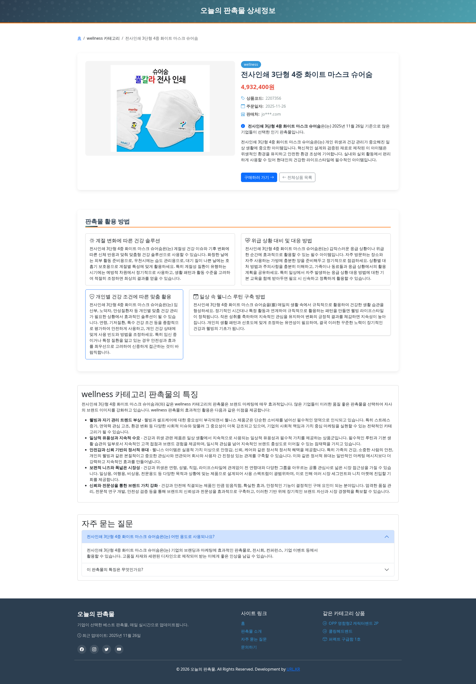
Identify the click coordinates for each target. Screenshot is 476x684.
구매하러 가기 (257, 177)
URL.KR (293, 669)
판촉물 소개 (251, 631)
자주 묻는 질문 (254, 639)
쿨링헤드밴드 (340, 631)
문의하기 (249, 647)
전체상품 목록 (299, 177)
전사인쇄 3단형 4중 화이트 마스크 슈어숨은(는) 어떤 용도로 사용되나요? (150, 536)
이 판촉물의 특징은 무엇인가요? (115, 569)
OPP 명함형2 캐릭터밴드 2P (353, 623)
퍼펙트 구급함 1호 (344, 639)
